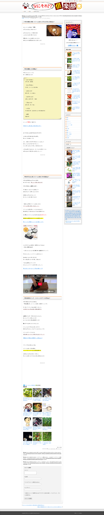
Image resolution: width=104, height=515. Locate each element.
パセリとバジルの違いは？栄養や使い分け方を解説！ (76, 53)
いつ (66, 210)
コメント (26, 470)
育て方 (66, 217)
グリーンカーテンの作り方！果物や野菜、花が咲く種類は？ (46, 443)
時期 (73, 214)
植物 (67, 130)
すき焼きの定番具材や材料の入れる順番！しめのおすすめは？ (37, 414)
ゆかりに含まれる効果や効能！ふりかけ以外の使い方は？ (76, 157)
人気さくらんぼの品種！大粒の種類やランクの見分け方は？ (37, 443)
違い (76, 217)
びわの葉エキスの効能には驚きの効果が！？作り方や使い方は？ (76, 163)
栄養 (79, 214)
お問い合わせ (36, 11)
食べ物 (68, 128)
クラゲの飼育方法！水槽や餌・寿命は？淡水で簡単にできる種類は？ (27, 443)
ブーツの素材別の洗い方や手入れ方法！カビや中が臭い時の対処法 (46, 399)
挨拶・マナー (69, 132)
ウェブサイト (27, 487)
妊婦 (74, 213)
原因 (71, 213)
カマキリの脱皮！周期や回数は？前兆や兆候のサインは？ (76, 168)
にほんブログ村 (68, 222)
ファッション (27, 18)
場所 (72, 213)
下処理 (70, 211)
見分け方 (73, 217)
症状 (72, 215)
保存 (76, 211)
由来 (69, 215)
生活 (67, 126)
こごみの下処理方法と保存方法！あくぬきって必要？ (76, 108)
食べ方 (78, 217)
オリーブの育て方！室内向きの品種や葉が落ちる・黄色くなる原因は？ (37, 399)
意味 (66, 214)
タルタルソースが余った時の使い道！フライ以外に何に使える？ (76, 65)
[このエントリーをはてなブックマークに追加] (24, 385)
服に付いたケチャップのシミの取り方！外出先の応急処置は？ (76, 102)
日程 (71, 214)
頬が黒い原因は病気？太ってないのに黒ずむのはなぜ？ (76, 186)
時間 (75, 214)
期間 (77, 214)
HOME (23, 18)
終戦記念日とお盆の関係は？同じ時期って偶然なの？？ (76, 192)
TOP (25, 11)
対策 (80, 213)
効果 (67, 213)
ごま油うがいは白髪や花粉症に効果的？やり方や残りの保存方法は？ (27, 414)
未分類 (68, 137)
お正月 (68, 210)
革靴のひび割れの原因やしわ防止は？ (33, 338)
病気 (70, 215)
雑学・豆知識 (69, 134)
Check (26, 385)
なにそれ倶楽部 (30, 513)
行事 (71, 217)
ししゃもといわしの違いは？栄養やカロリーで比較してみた (76, 84)
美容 (67, 119)
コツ (76, 210)
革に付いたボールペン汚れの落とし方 (33, 268)
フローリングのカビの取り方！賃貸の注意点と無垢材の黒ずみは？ (33, 505)
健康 (67, 117)
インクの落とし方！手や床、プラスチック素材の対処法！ (76, 180)
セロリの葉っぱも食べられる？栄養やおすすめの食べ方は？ (76, 78)
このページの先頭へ (78, 513)
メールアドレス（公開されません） (32, 482)
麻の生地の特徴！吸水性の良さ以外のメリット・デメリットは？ (76, 197)
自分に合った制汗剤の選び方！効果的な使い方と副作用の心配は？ (27, 428)
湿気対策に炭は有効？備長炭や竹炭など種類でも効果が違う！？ (37, 428)
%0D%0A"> (33, 385)
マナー (67, 211)
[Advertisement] (42, 56)
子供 (76, 213)
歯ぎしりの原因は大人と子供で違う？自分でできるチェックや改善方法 (46, 414)
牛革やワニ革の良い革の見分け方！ (32, 126)
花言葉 (69, 217)
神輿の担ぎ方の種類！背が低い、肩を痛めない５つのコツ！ (76, 151)
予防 (72, 211)
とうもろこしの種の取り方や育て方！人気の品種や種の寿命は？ (46, 428)
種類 (61, 447)
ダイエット (69, 121)
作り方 (74, 211)
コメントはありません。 (52, 448)
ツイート (29, 385)
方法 (59, 447)
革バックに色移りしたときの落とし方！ (33, 222)
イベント (70, 210)
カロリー (73, 210)
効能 (69, 213)
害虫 (78, 213)
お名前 (26, 476)
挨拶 (67, 214)
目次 (30, 11)
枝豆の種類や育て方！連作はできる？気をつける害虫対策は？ (27, 399)
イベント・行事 (69, 124)
